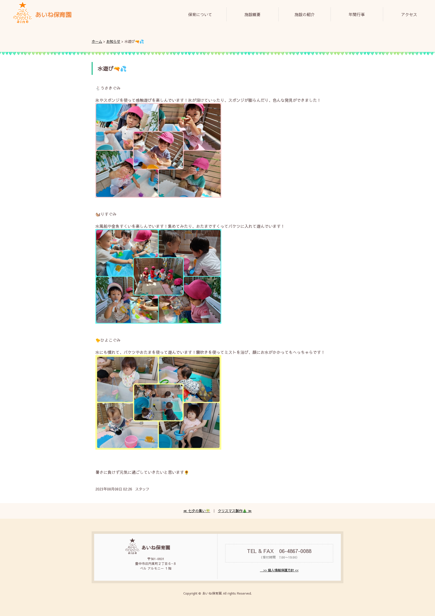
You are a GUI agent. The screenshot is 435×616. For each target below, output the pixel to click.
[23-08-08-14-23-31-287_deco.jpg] (158, 322)
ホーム (97, 41)
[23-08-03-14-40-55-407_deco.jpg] (158, 448)
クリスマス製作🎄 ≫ (235, 510)
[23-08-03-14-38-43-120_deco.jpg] (158, 196)
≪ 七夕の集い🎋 (196, 510)
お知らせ (113, 41)
